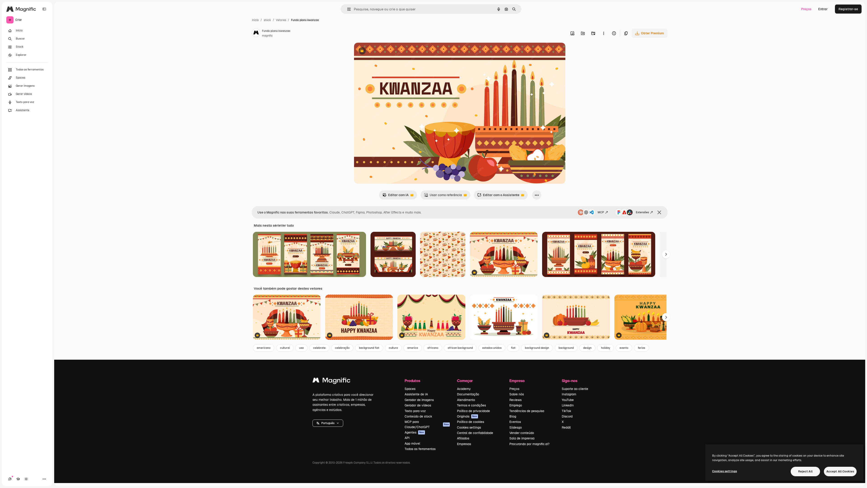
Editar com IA (395, 196)
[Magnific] (331, 381)
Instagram (569, 394)
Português (327, 423)
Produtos (412, 380)
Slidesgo (515, 427)
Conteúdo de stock (418, 416)
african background (460, 348)
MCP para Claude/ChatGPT (427, 424)
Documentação (468, 394)
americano (263, 348)
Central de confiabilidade (475, 433)
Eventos (515, 422)
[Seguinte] (666, 254)
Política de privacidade (473, 411)
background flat (369, 348)
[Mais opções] (603, 33)
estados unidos (491, 348)
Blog (512, 416)
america (412, 348)
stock (267, 20)
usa (301, 348)
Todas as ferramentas (420, 449)
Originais (467, 416)
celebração (342, 348)
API (407, 438)
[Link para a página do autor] (256, 33)
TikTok (566, 411)
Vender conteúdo (521, 433)
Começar (465, 380)
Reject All (805, 471)
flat (513, 348)
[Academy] (18, 479)
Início (255, 20)
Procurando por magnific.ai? (529, 444)
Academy (464, 389)
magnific (267, 36)
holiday (605, 348)
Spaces (410, 389)
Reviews (515, 400)
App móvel (412, 443)
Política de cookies (470, 422)
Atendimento (466, 400)
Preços (806, 9)
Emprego (515, 405)
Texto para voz (415, 411)
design (587, 348)
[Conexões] (10, 479)
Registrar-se (848, 9)
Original (383, 51)
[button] (327, 423)
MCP (601, 212)
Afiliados (463, 438)
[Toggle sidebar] (44, 9)
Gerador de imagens (419, 400)
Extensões (642, 212)
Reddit (566, 427)
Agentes (414, 432)
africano (432, 348)
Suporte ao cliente (575, 389)
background (566, 348)
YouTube (568, 400)
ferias (641, 348)
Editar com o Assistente (498, 196)
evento (624, 348)
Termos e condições (471, 405)
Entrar (823, 9)
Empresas (464, 444)
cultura (393, 348)
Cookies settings (469, 427)
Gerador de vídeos (418, 405)
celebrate (319, 348)
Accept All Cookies (840, 471)
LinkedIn (568, 405)
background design (537, 348)
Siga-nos (569, 380)
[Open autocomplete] (347, 9)
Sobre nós (516, 394)
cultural (285, 348)
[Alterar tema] (26, 479)
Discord (567, 416)
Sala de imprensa (521, 438)
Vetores (281, 20)
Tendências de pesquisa (526, 411)
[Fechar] (659, 212)
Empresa (516, 380)
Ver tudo (287, 225)
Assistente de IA (416, 394)
